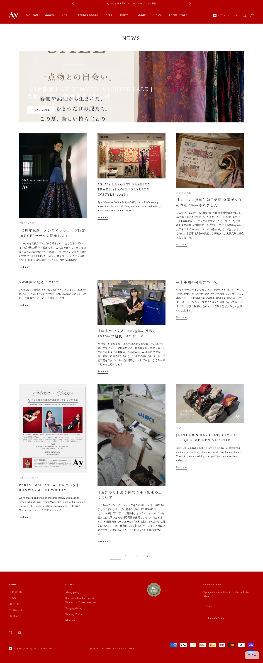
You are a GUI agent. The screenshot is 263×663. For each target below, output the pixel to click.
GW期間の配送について (39, 282)
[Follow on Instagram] (10, 632)
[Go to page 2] (147, 556)
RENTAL (125, 15)
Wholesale (70, 620)
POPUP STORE (178, 15)
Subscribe (216, 617)
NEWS (158, 15)
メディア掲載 (183, 193)
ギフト (180, 428)
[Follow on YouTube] (19, 632)
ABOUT (142, 15)
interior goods (86, 15)
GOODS (50, 15)
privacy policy (72, 592)
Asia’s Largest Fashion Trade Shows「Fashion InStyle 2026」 (124, 189)
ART (64, 15)
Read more (41, 109)
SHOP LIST (15, 604)
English (46, 648)
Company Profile (73, 614)
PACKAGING (16, 610)
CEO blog (14, 616)
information (29, 223)
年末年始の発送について (197, 282)
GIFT (109, 15)
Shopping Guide (73, 608)
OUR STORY (16, 592)
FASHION (32, 15)
